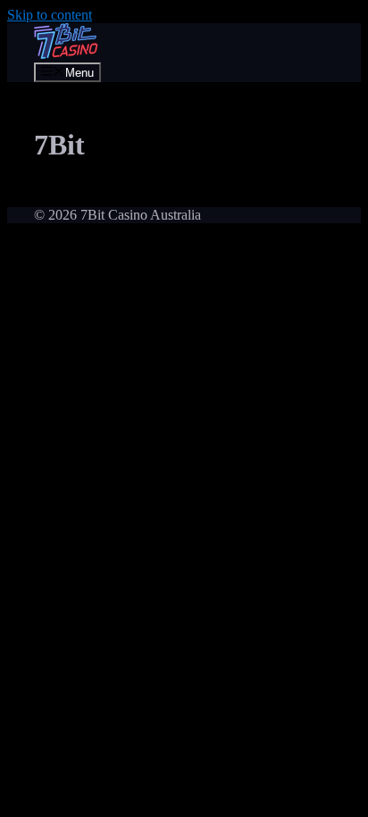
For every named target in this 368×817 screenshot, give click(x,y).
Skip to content (49, 14)
